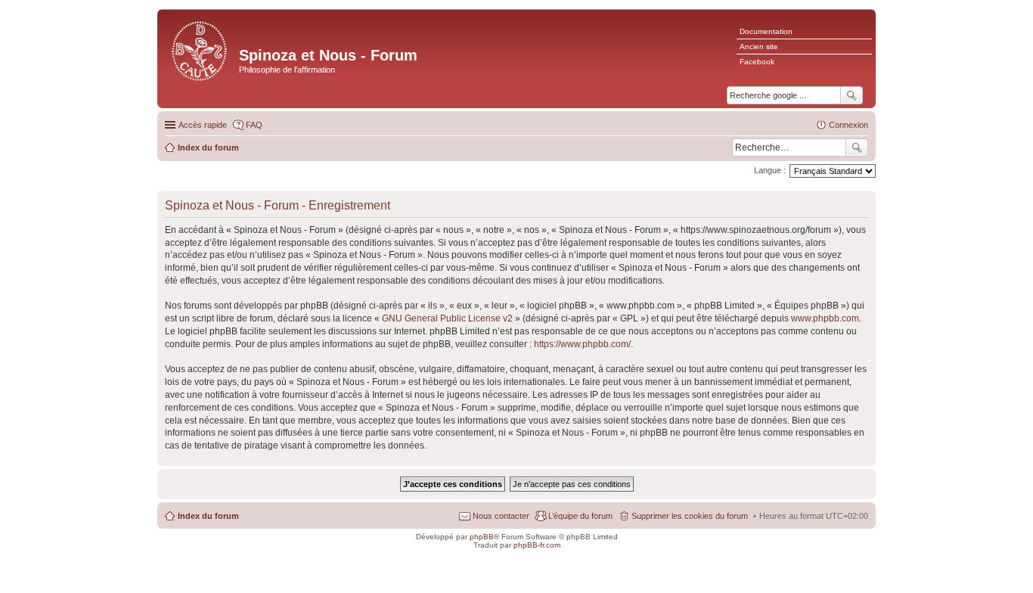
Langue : (770, 170)
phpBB (482, 536)
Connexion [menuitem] (848, 124)
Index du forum (208, 515)
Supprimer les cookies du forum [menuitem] (689, 515)
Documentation (766, 31)
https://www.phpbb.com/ (582, 344)
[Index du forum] (200, 49)
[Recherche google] (851, 95)
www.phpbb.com (825, 318)
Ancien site (759, 46)
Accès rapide (202, 124)
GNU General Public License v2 (447, 318)
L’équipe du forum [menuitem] (580, 515)
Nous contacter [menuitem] (501, 515)
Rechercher (856, 147)
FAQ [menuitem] (254, 124)
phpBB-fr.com (536, 545)
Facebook (757, 61)
